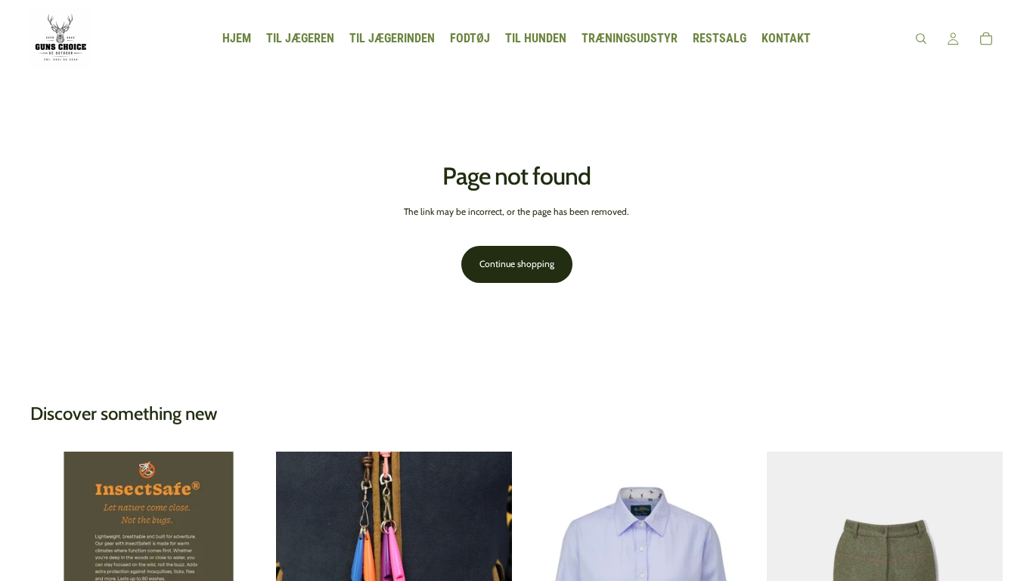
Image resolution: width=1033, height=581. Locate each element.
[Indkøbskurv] (986, 38)
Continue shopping (516, 263)
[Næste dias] (489, 530)
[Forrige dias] (298, 530)
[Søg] (921, 38)
